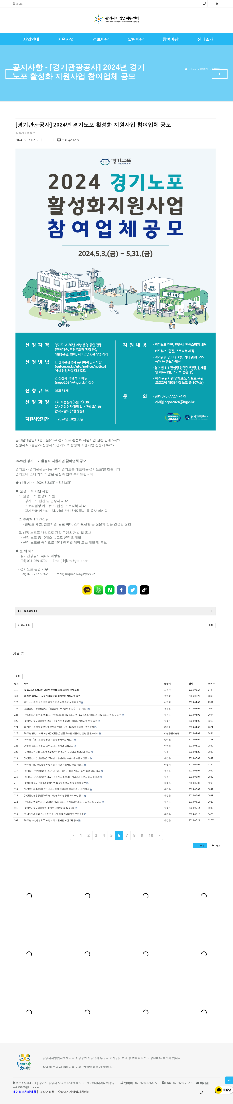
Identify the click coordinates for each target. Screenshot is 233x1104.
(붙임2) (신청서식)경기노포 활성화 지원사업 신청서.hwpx (72, 445)
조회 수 (211, 683)
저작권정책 (47, 1092)
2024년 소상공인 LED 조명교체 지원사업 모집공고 (48, 745)
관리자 (167, 727)
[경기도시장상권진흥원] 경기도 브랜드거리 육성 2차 (49, 808)
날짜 (191, 683)
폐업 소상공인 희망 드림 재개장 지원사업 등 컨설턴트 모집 (52, 702)
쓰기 (201, 845)
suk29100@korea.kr (26, 1087)
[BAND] (98, 590)
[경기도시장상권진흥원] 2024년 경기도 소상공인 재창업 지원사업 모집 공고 (60, 721)
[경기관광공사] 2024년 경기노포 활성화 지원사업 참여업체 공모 (55, 783)
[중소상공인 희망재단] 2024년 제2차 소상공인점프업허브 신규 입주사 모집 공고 (62, 802)
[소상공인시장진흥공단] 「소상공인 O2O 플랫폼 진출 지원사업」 (55, 708)
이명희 (167, 702)
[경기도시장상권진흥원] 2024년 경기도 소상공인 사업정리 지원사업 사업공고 (61, 777)
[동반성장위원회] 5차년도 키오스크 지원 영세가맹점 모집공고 (54, 814)
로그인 (19, 3)
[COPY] (144, 590)
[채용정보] (220, 74)
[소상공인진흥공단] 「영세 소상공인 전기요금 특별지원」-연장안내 (56, 789)
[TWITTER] (132, 590)
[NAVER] (109, 590)
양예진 (167, 739)
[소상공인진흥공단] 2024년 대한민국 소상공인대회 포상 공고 (53, 795)
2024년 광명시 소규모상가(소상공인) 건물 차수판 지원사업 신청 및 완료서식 (61, 733)
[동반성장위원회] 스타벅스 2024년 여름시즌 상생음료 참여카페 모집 (57, 752)
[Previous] (73, 835)
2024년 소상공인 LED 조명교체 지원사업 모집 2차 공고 (51, 820)
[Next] (159, 835)
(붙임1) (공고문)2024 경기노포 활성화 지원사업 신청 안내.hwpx (73, 440)
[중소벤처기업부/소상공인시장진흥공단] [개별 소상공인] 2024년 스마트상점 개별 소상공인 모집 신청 (72, 715)
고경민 (167, 690)
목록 (211, 625)
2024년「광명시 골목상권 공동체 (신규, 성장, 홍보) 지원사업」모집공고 (59, 727)
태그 (217, 845)
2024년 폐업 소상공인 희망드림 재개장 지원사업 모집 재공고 (53, 764)
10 (151, 835)
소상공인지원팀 (171, 733)
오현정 (167, 696)
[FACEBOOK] (121, 590)
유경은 (30, 133)
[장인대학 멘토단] (13, 74)
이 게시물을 (24, 625)
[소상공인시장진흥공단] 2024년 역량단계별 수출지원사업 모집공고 (56, 758)
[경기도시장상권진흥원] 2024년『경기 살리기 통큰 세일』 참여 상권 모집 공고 (62, 770)
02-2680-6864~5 (204, 3)
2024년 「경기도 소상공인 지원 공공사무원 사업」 (48, 739)
